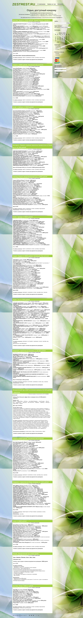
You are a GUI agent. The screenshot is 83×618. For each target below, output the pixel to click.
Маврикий (30, 352)
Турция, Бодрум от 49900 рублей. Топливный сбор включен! (31, 256)
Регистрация (57, 74)
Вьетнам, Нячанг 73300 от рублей (23, 586)
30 (33, 615)
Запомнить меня (59, 72)
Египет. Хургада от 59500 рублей (22, 217)
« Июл (58, 42)
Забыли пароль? (58, 76)
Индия (29, 301)
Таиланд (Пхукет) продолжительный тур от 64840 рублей (30, 176)
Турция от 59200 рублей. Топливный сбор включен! (28, 438)
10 (29, 615)
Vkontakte (57, 53)
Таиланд (29, 178)
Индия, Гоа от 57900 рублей (21, 299)
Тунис (29, 522)
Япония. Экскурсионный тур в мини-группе (26, 553)
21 (64, 38)
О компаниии (41, 4)
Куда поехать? (57, 27)
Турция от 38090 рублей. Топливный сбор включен (28, 64)
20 (31, 615)
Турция (29, 66)
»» (38, 615)
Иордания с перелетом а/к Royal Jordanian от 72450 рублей (31, 482)
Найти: (56, 21)
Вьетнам (29, 149)
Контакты (60, 4)
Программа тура (17, 559)
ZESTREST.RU (23, 4)
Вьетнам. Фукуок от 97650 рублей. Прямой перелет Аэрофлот (31, 20)
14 (64, 37)
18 (57, 38)
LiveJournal (57, 54)
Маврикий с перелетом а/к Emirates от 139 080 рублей (29, 350)
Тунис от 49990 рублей (19, 521)
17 (55, 38)
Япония (29, 555)
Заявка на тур (51, 4)
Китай (29, 108)
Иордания (30, 483)
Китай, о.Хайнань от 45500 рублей (23, 107)
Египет (29, 218)
